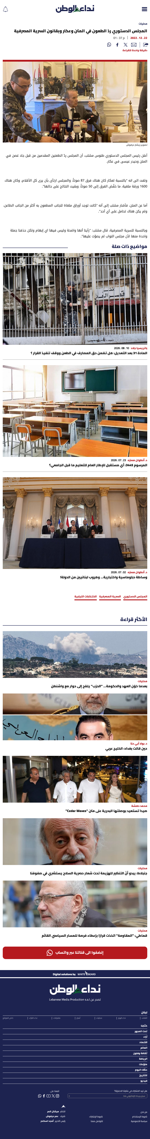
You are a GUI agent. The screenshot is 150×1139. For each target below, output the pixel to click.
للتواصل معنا (97, 1121)
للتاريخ (143, 1075)
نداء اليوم (122, 1018)
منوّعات (143, 1064)
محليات (143, 24)
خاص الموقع (8, 1018)
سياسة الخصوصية (139, 1121)
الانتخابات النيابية (85, 597)
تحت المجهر (141, 1031)
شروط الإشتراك (96, 1116)
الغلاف (144, 1018)
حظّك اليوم (141, 1070)
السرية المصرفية (110, 597)
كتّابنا (144, 1026)
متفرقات (56, 1018)
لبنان (144, 1013)
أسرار (78, 1018)
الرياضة (143, 1059)
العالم (143, 1048)
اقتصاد (143, 1042)
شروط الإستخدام (139, 1116)
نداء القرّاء (33, 1018)
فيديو (143, 1081)
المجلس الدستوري (135, 597)
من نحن (143, 1112)
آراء (145, 1037)
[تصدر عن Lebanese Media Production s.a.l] (75, 989)
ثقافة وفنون (140, 1053)
